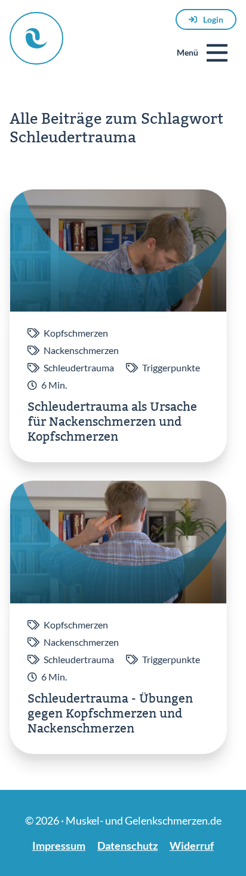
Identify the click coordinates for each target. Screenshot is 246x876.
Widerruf (192, 845)
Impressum (58, 845)
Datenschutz (127, 845)
